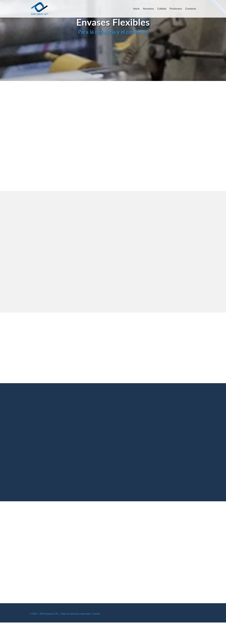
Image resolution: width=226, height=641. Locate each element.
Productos (176, 9)
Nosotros (148, 9)
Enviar (118, 485)
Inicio (136, 9)
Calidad (161, 9)
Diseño (96, 613)
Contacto (190, 9)
